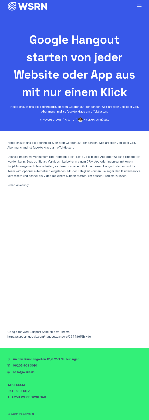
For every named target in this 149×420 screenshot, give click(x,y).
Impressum (16, 385)
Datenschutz (18, 391)
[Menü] (139, 6)
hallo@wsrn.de (24, 372)
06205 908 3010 (25, 365)
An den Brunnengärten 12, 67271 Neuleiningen (46, 359)
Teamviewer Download (26, 397)
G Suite (69, 119)
